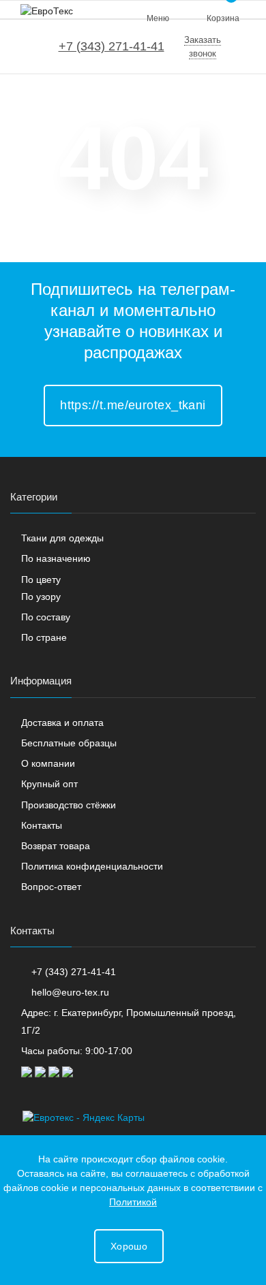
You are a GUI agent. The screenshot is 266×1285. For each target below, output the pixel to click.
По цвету (41, 579)
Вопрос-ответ (51, 886)
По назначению (56, 558)
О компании (48, 763)
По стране (44, 637)
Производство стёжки (68, 804)
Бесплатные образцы (69, 742)
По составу (45, 617)
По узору (41, 596)
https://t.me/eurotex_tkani (133, 405)
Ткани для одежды (62, 538)
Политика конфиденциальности (92, 866)
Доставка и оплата (62, 722)
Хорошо (128, 1246)
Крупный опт (49, 783)
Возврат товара (55, 845)
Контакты (41, 825)
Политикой (133, 1201)
